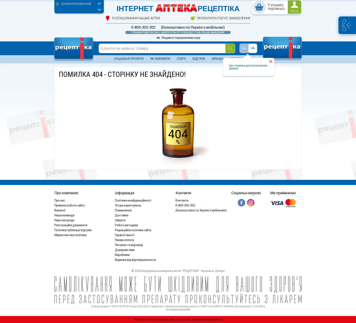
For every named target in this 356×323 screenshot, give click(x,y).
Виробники (122, 254)
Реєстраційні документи (70, 225)
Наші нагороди (64, 220)
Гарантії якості (125, 235)
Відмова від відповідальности (135, 259)
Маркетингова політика (70, 235)
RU (244, 48)
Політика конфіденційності (133, 200)
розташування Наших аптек (136, 18)
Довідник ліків (125, 250)
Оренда (218, 58)
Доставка (121, 215)
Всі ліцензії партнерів (178, 309)
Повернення (123, 210)
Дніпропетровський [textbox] (76, 4)
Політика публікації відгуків (72, 230)
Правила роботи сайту (69, 205)
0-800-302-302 (143, 27)
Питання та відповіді (129, 245)
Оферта (120, 220)
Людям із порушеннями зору (180, 37)
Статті (181, 58)
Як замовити (160, 58)
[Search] (230, 48)
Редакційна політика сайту (133, 230)
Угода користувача (128, 205)
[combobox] (80, 4)
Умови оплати (124, 240)
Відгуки (198, 58)
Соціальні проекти (129, 58)
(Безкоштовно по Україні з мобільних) (193, 27)
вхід (295, 11)
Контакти (182, 200)
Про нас (59, 200)
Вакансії (60, 210)
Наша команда (64, 215)
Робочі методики (126, 225)
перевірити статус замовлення (223, 18)
